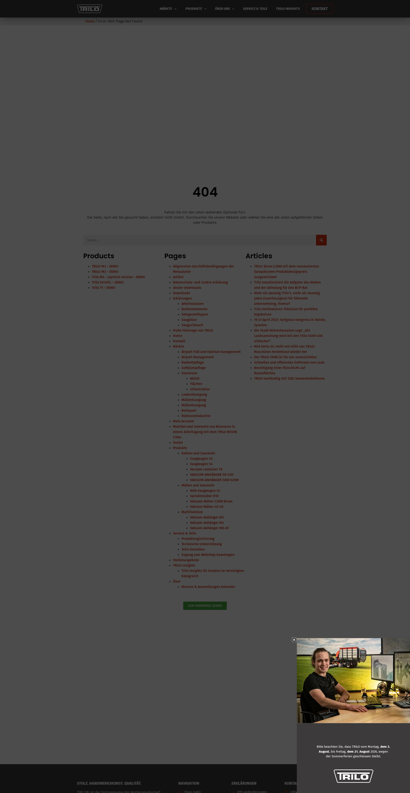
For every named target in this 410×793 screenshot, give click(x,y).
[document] (205, 396)
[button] (294, 639)
